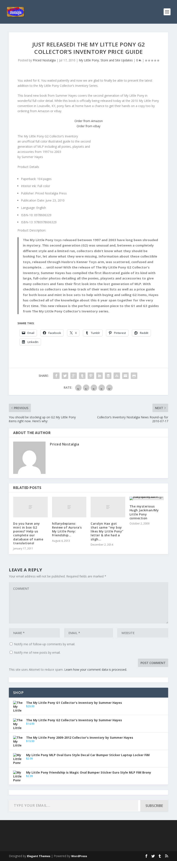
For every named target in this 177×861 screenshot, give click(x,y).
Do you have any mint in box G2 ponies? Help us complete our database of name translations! (28, 533)
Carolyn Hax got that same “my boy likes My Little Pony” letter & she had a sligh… (107, 531)
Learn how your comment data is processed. (95, 669)
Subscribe (154, 805)
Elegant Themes (38, 856)
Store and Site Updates (117, 60)
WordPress (79, 856)
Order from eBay (88, 126)
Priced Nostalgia (44, 60)
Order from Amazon (88, 121)
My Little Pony (89, 60)
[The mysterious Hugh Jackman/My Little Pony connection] (147, 498)
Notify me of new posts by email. (37, 652)
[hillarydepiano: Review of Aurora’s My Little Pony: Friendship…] (69, 507)
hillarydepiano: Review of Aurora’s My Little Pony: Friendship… (67, 529)
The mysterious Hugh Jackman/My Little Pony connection (144, 512)
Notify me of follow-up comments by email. (44, 644)
